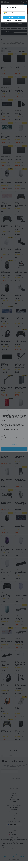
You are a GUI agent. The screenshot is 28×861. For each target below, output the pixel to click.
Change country (14, 17)
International (9, 12)
